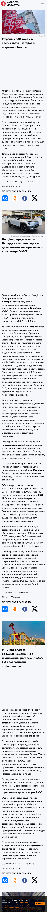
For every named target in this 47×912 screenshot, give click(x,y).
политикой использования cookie (15, 903)
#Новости (6, 186)
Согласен (39, 904)
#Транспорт (15, 597)
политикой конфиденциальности (15, 906)
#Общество (15, 186)
